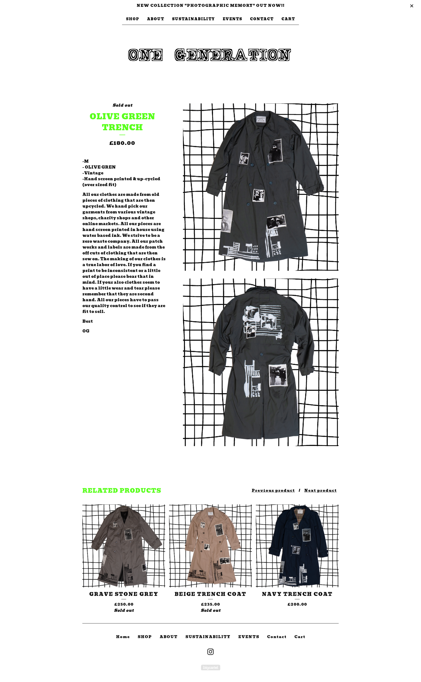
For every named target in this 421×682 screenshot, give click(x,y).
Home (123, 637)
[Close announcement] (411, 5)
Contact (262, 19)
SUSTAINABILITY (193, 19)
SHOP (132, 19)
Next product (320, 490)
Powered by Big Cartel (210, 667)
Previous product (273, 490)
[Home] (210, 56)
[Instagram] (210, 652)
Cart (288, 19)
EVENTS (232, 19)
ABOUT (155, 19)
